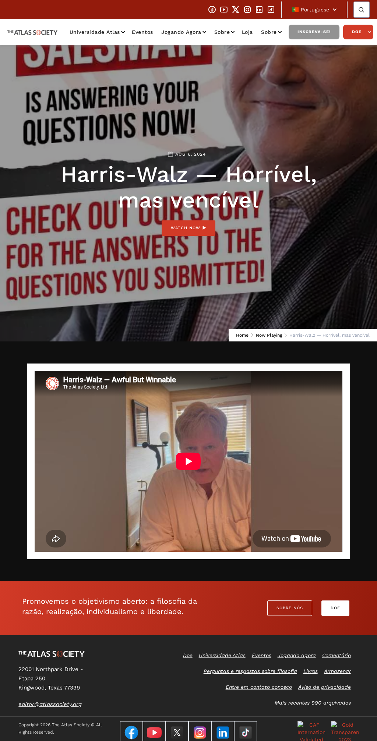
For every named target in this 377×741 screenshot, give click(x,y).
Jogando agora (181, 32)
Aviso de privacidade (324, 687)
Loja (247, 32)
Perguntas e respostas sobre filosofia (250, 671)
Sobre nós (289, 608)
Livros (310, 671)
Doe (357, 31)
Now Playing (269, 335)
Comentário (336, 655)
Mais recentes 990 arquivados (313, 703)
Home (242, 335)
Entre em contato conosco (259, 687)
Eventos (142, 32)
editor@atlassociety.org (50, 704)
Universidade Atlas (95, 32)
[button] (314, 9)
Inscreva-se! (314, 31)
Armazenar (337, 671)
